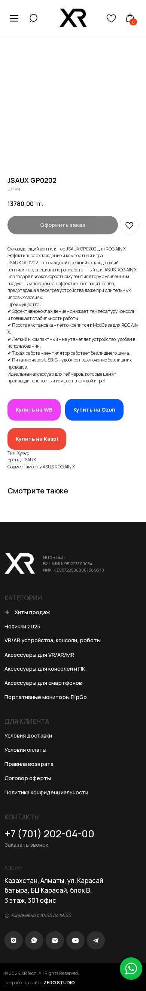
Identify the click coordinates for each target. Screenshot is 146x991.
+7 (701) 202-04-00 (49, 833)
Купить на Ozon (94, 409)
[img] (33, 18)
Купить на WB (34, 409)
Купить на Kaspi (37, 438)
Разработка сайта (39, 982)
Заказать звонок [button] (26, 844)
